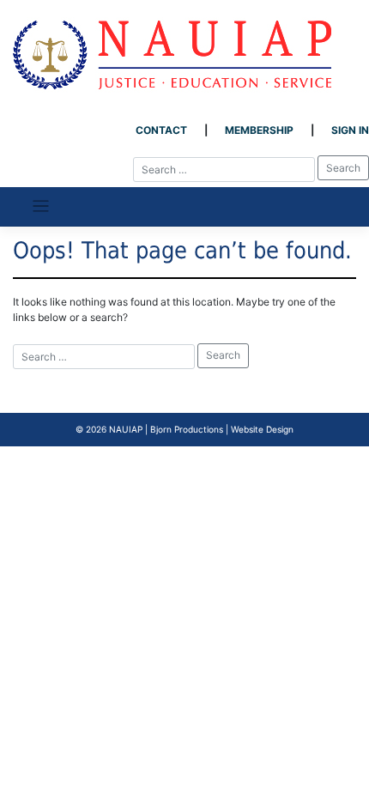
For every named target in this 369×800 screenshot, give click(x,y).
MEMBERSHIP (259, 130)
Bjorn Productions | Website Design (221, 429)
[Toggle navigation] (40, 206)
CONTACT (161, 130)
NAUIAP (125, 429)
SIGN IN (350, 130)
